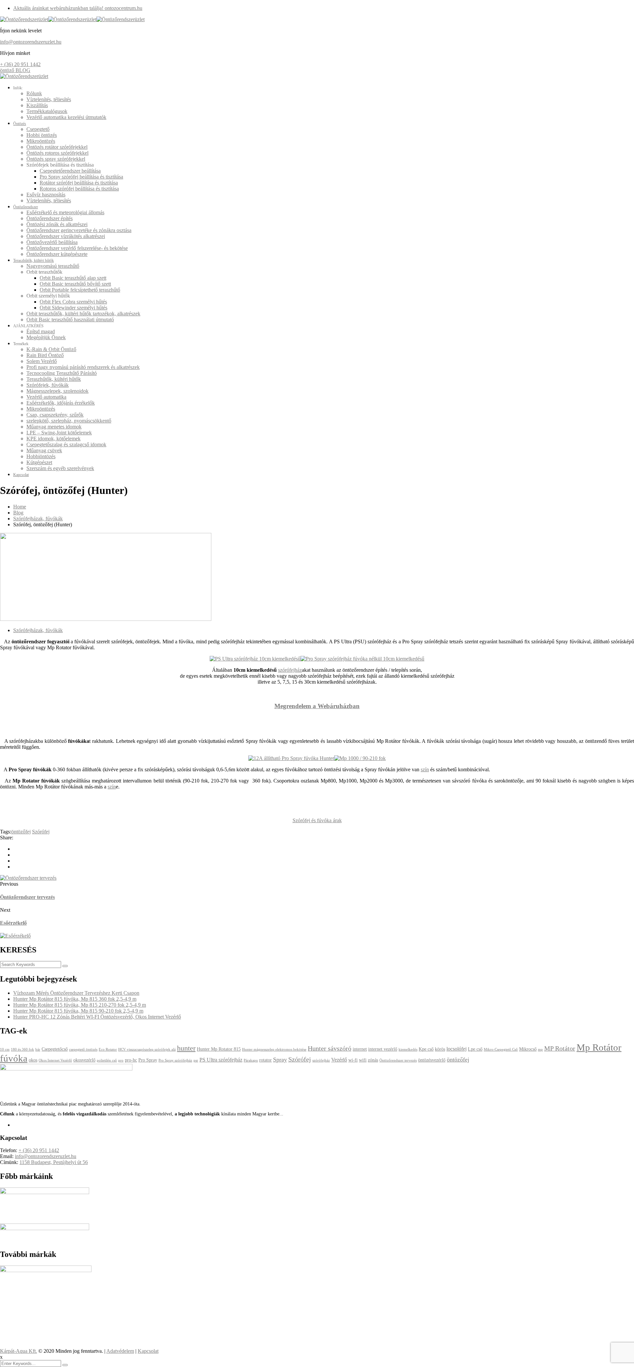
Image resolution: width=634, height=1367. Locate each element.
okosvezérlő (84, 1060)
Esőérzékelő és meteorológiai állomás (65, 212)
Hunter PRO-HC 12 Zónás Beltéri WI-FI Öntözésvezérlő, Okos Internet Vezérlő (97, 1017)
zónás (373, 1060)
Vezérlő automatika (46, 397)
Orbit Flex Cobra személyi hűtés (73, 301)
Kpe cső (426, 1049)
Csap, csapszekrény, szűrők (55, 415)
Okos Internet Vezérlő (55, 1060)
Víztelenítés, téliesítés (48, 99)
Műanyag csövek (44, 450)
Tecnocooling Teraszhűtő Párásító (61, 373)
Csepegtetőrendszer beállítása (70, 171)
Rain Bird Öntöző (45, 355)
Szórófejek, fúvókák (47, 385)
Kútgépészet (39, 462)
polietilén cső (107, 1060)
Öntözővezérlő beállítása (52, 242)
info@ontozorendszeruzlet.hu (30, 42)
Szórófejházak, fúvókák (38, 518)
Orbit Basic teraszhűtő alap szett (73, 278)
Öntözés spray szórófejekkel (55, 159)
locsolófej (456, 1049)
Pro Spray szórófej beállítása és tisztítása (81, 177)
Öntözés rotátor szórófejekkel (57, 147)
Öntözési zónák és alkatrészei (57, 224)
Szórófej (41, 831)
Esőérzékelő (13, 923)
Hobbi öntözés (41, 135)
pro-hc (131, 1060)
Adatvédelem (120, 1351)
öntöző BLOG (15, 70)
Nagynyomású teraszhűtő (52, 266)
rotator (265, 1060)
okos (33, 1060)
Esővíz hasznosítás (45, 194)
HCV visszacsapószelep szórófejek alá (147, 1049)
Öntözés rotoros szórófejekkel (57, 153)
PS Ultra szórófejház (220, 1060)
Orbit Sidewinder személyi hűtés (73, 307)
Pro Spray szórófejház (175, 1060)
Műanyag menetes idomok (54, 426)
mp (540, 1049)
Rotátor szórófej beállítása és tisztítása (79, 182)
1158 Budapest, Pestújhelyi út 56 (53, 1162)
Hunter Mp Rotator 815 (219, 1049)
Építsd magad (40, 331)
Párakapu (251, 1060)
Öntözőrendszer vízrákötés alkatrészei (65, 236)
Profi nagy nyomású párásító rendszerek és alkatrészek (83, 367)
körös (440, 1049)
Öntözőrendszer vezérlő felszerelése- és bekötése (77, 248)
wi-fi (353, 1060)
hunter (186, 1048)
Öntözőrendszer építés (49, 218)
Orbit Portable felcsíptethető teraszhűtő (80, 290)
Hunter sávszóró (329, 1048)
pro (120, 1060)
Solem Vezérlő (41, 361)
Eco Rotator (108, 1049)
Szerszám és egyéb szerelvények (60, 468)
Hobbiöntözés (40, 456)
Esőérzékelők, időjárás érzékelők (60, 403)
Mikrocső (528, 1049)
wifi (363, 1060)
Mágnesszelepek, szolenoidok (57, 391)
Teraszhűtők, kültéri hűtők (33, 260)
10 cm (5, 1049)
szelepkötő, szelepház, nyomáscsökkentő (68, 420)
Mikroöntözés (40, 141)
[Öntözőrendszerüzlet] (24, 19)
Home (19, 506)
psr (196, 1060)
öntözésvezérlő (431, 1060)
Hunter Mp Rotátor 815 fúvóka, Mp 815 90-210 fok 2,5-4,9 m (78, 1011)
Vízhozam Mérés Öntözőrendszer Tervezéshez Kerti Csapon (76, 993)
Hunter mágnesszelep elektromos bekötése (274, 1049)
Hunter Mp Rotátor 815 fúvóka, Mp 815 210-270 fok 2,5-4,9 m (79, 1005)
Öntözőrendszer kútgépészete (57, 254)
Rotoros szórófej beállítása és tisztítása (79, 188)
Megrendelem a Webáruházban (317, 706)
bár (37, 1049)
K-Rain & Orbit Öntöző (51, 349)
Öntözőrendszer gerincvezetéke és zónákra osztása (78, 230)
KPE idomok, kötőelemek (53, 438)
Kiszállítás (37, 105)
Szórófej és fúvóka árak (317, 820)
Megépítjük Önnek (46, 337)
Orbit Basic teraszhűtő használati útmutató (70, 319)
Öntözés (19, 123)
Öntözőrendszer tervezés (27, 897)
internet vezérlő (382, 1049)
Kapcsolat (21, 474)
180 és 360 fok (22, 1049)
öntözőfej (21, 831)
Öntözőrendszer (25, 207)
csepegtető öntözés (83, 1049)
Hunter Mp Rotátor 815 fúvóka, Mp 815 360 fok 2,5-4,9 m (74, 999)
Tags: (5, 831)
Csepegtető (38, 129)
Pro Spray (147, 1060)
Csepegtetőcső (55, 1049)
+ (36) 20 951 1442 (20, 64)
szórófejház (290, 670)
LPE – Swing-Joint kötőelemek (59, 432)
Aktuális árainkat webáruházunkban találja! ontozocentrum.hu (77, 8)
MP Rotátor (559, 1048)
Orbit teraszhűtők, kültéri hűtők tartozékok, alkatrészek (83, 313)
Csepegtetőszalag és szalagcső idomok (66, 444)
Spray (280, 1059)
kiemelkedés (408, 1049)
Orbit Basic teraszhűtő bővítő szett (75, 284)
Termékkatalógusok (46, 111)
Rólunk (34, 93)
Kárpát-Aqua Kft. (18, 1351)
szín (425, 769)
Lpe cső (475, 1049)
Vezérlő (339, 1060)
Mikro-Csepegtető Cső (501, 1049)
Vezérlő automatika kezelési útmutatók (66, 117)
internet (360, 1049)
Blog (18, 512)
